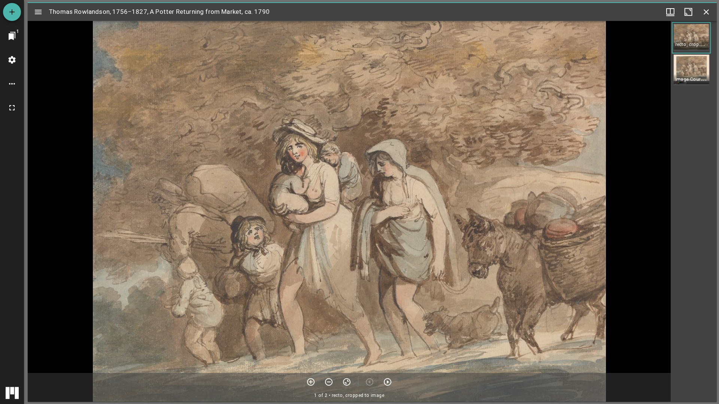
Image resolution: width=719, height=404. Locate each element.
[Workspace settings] (12, 60)
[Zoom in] (311, 382)
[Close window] (706, 12)
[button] (691, 38)
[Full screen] (12, 108)
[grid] (694, 211)
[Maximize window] (688, 12)
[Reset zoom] (347, 382)
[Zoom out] (329, 382)
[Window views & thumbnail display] (670, 12)
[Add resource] (12, 12)
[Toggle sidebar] (38, 12)
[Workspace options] (12, 84)
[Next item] (388, 382)
